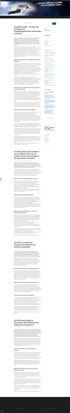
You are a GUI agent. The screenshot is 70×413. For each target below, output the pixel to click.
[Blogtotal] (46, 128)
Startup (32, 261)
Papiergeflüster (46, 42)
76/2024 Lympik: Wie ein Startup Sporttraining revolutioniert (49, 102)
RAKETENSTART (35, 7)
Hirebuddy (39, 391)
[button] (2, 411)
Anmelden (45, 136)
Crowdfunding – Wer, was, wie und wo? (49, 53)
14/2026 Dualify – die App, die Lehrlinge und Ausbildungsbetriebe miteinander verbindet (27, 30)
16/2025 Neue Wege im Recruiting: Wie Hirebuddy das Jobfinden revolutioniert (26, 322)
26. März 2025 (16, 326)
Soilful (38, 235)
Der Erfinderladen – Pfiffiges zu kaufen (49, 61)
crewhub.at (16, 313)
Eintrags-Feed (46, 138)
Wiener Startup (37, 342)
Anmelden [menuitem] (3, 0)
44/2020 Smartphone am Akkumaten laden (49, 113)
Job (25, 356)
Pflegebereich (20, 375)
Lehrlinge (24, 98)
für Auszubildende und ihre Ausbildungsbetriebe (28, 64)
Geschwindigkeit (17, 171)
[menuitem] (0, 0)
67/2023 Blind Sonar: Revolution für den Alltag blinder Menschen (49, 92)
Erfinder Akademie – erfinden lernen (49, 66)
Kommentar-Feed (46, 140)
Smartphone (27, 112)
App (25, 125)
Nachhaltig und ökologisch (48, 45)
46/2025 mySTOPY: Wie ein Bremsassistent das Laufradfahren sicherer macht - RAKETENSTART (49, 96)
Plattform (21, 275)
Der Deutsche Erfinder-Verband (48, 59)
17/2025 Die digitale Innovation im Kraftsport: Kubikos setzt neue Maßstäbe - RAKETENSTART (50, 101)
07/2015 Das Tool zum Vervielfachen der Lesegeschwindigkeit (50, 98)
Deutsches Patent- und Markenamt (49, 64)
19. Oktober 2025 (17, 160)
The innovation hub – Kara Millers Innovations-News (49, 83)
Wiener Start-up (18, 180)
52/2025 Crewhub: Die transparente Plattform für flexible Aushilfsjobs (25, 244)
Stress (36, 204)
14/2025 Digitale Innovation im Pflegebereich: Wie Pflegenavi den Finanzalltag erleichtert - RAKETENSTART (49, 111)
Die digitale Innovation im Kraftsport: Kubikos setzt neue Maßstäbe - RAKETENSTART (49, 106)
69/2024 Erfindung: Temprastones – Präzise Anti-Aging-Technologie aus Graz (50, 107)
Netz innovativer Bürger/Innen (48, 73)
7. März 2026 (16, 35)
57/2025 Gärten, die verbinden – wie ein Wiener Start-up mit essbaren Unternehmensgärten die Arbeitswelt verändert (27, 154)
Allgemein (45, 40)
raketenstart (21, 35)
